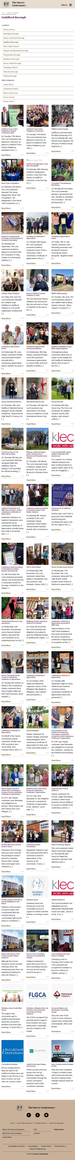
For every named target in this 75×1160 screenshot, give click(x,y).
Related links (59, 1129)
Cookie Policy (46, 1146)
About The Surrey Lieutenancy (13, 1129)
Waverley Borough (10, 72)
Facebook (29, 1115)
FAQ (35, 1129)
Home (12, 1123)
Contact (37, 1133)
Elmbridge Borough (11, 34)
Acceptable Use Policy (16, 1146)
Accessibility (32, 1146)
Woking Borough (10, 76)
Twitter (37, 1115)
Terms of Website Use (37, 1149)
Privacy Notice (59, 1146)
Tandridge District (10, 67)
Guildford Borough (10, 42)
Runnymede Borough (11, 55)
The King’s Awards (40, 1123)
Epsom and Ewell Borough (13, 38)
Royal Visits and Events (24, 1123)
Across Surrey (9, 29)
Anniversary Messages (56, 1123)
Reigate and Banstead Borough (15, 51)
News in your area (10, 93)
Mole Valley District (11, 46)
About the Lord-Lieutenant (12, 1133)
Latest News (8, 84)
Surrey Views (8, 101)
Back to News (13, 13)
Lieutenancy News (10, 89)
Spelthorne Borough (11, 59)
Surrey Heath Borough (12, 63)
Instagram (46, 1115)
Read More (6, 155)
